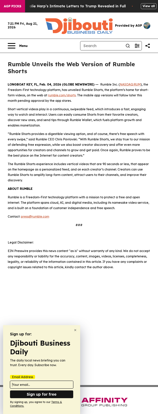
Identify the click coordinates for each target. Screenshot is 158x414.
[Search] (127, 45)
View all (149, 6)
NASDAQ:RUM (130, 84)
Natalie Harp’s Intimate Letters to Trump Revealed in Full (74, 6)
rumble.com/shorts (62, 95)
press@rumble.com (35, 216)
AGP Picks (12, 6)
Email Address (22, 377)
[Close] (75, 330)
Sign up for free (41, 394)
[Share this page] (147, 46)
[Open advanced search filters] (137, 45)
